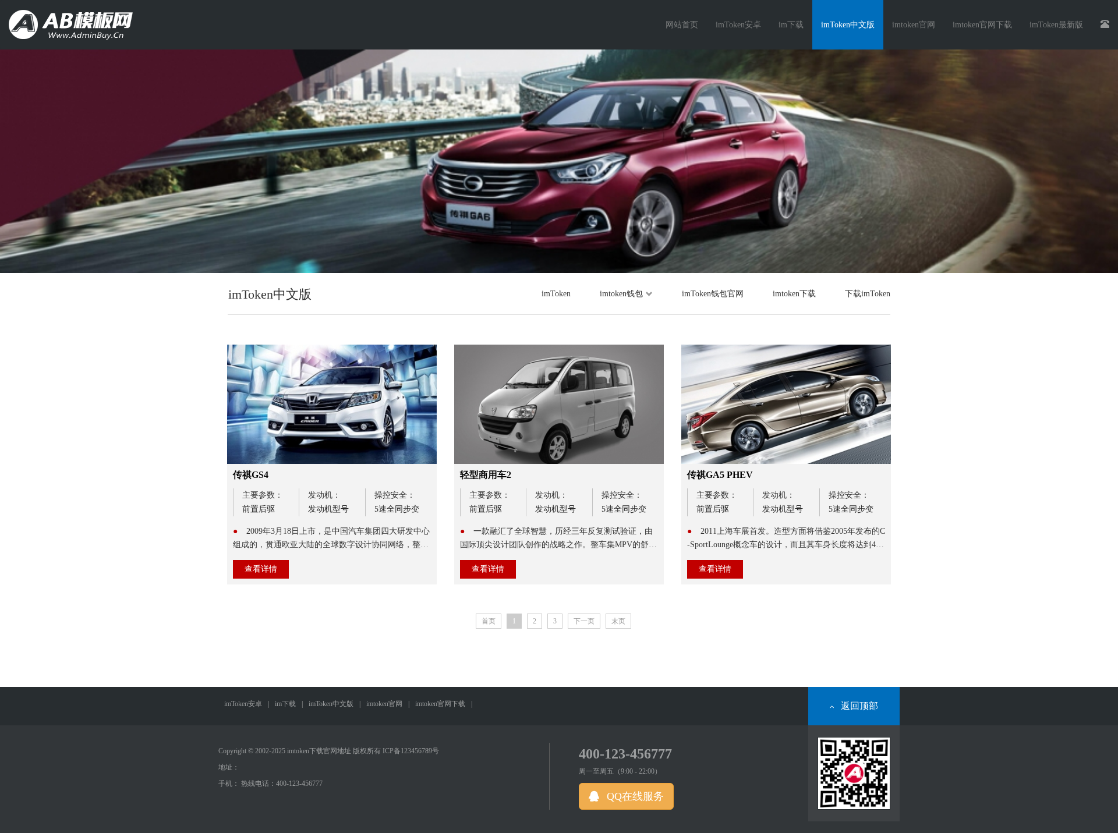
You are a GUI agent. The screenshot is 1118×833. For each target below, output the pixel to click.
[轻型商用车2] (559, 404)
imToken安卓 (243, 704)
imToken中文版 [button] (848, 24)
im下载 (285, 704)
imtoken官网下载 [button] (982, 24)
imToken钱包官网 (713, 293)
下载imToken (867, 293)
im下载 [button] (791, 24)
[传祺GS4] (332, 404)
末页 (618, 621)
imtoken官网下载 (440, 704)
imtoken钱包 (621, 293)
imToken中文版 (331, 704)
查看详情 (261, 569)
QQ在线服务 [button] (634, 796)
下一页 (584, 621)
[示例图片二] (559, 161)
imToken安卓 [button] (738, 24)
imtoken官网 (384, 704)
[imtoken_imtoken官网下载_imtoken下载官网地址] (75, 20)
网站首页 (682, 24)
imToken (556, 293)
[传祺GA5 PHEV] (786, 404)
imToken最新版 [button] (1056, 24)
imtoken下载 (794, 293)
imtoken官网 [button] (913, 24)
